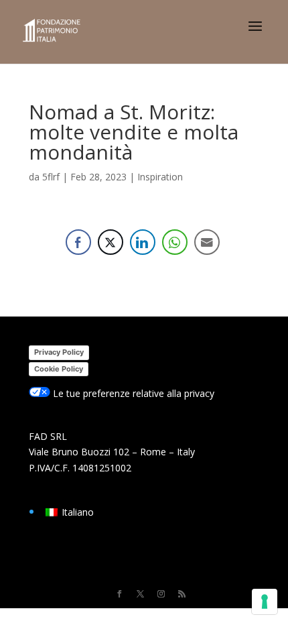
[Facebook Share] (78, 242)
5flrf (51, 176)
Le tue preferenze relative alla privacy (132, 393)
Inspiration (160, 176)
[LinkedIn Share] (142, 242)
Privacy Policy (59, 352)
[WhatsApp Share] (175, 242)
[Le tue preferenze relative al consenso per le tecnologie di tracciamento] (264, 601)
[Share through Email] (207, 242)
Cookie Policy (58, 369)
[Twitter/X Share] (110, 242)
